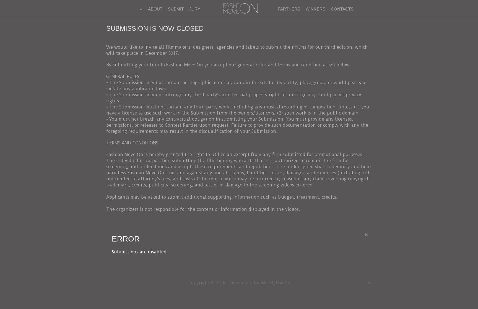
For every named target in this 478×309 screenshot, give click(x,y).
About (155, 9)
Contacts (342, 9)
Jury (194, 9)
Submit (176, 9)
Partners (289, 9)
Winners (315, 9)
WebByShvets (275, 282)
